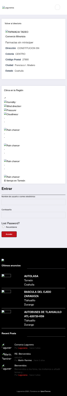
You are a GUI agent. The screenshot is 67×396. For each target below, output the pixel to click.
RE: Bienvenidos (22, 353)
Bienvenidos (20, 365)
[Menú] (49, 7)
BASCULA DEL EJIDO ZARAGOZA (37, 294)
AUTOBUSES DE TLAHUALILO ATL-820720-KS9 (43, 314)
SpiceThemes (45, 391)
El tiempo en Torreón (14, 180)
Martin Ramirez (25, 360)
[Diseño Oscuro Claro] (64, 7)
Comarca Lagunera (24, 344)
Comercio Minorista (15, 36)
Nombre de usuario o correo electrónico (18, 196)
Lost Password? (11, 223)
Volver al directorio (13, 23)
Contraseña (7, 209)
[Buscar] (57, 7)
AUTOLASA (31, 276)
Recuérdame (11, 227)
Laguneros (23, 347)
